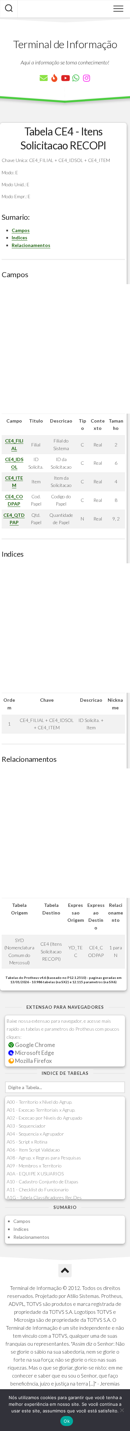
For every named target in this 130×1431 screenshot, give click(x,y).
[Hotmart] (54, 78)
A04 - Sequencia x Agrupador (35, 1134)
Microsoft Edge (34, 1052)
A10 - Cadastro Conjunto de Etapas (42, 1181)
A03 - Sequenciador (26, 1126)
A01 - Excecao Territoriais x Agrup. (41, 1110)
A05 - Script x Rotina (27, 1142)
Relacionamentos (31, 245)
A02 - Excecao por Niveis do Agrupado (44, 1118)
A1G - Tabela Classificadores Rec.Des (44, 1197)
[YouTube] (65, 78)
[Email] (44, 78)
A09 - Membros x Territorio (34, 1165)
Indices (19, 237)
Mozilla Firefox (33, 1060)
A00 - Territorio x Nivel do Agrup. (39, 1102)
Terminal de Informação (65, 44)
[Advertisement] (65, 349)
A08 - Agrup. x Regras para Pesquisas (44, 1157)
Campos (21, 230)
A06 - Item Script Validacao (33, 1150)
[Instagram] (86, 78)
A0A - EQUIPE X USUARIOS (35, 1173)
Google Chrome (34, 1044)
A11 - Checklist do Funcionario (38, 1189)
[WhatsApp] (76, 78)
